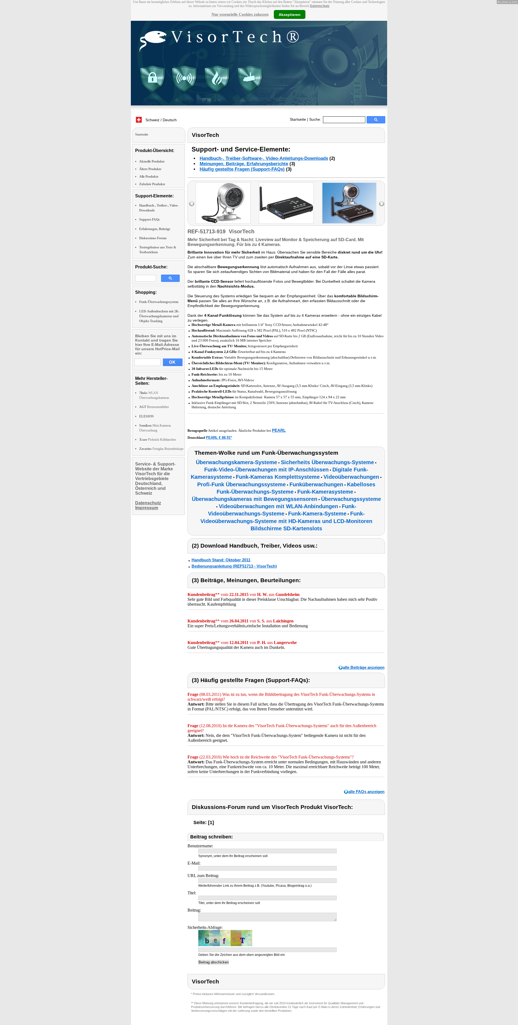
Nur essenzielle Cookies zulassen (240, 14)
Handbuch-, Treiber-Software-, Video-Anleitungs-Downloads (264, 158)
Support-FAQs (149, 219)
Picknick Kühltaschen (157, 439)
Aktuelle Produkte (152, 161)
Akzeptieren (290, 14)
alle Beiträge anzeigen (363, 667)
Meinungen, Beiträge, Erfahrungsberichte (244, 163)
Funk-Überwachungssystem (158, 302)
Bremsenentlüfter (154, 407)
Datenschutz (319, 6)
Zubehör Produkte (152, 184)
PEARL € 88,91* (219, 438)
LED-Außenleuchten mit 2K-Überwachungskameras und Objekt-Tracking (159, 316)
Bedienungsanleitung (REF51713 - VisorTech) (234, 566)
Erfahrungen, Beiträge (154, 229)
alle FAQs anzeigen (366, 791)
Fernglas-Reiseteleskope (161, 449)
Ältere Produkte (150, 169)
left (191, 203)
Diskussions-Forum (152, 238)
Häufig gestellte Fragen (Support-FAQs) (242, 169)
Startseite (298, 119)
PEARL (279, 430)
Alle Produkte (148, 176)
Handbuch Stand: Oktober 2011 (221, 560)
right (381, 203)
